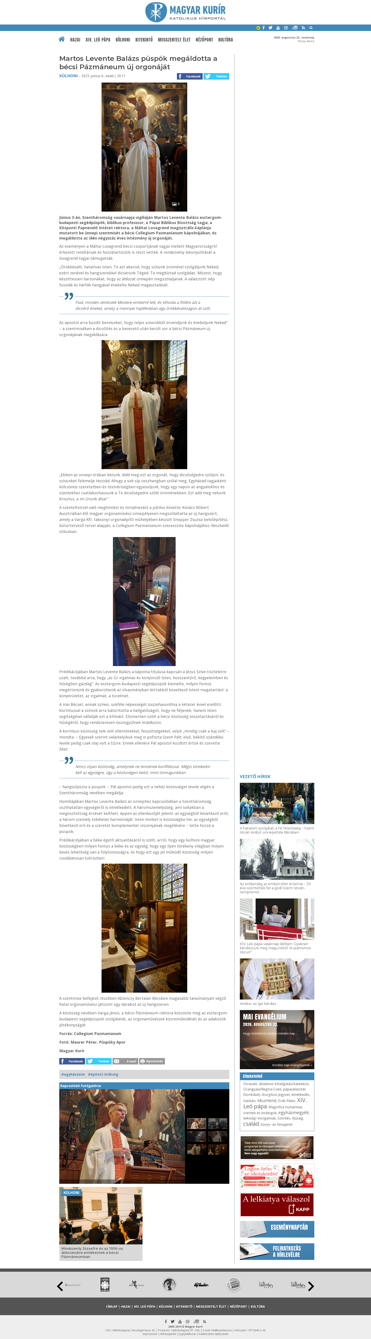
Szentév (284, 1118)
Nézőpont (204, 40)
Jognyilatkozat (187, 1334)
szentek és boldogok (260, 1112)
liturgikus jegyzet (276, 1094)
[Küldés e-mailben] (125, 1063)
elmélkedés (300, 1094)
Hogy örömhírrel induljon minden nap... (270, 1023)
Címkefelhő (253, 1076)
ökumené (267, 1100)
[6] (144, 210)
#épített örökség (103, 1074)
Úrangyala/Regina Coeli (262, 1089)
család (251, 1123)
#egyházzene (73, 1074)
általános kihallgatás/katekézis (284, 1083)
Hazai (75, 40)
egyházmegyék (293, 1112)
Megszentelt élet (174, 40)
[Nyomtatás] (152, 1063)
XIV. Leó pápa (98, 40)
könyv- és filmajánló (277, 1124)
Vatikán (249, 1100)
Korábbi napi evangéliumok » (292, 1065)
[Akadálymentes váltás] (258, 28)
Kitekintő (144, 40)
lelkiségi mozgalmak (259, 1118)
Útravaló (250, 1083)
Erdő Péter (286, 1100)
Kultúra (225, 40)
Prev (60, 1286)
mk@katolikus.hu (221, 1330)
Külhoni (123, 40)
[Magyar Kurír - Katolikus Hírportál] (185, 21)
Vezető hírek (255, 776)
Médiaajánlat (168, 1334)
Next (311, 1286)
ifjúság (297, 1118)
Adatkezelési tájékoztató (213, 1334)
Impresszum (150, 1334)
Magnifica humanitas (285, 1107)
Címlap (111, 1306)
